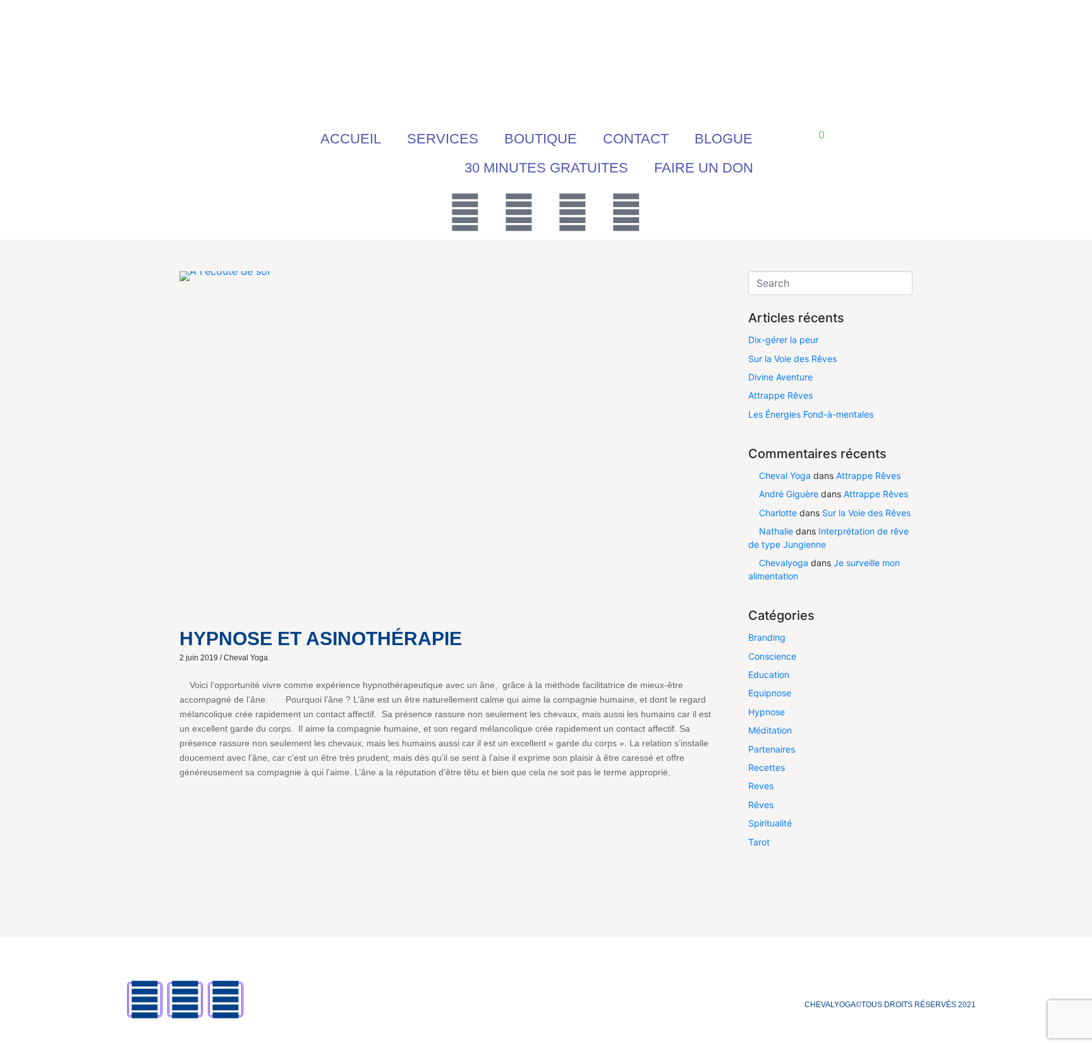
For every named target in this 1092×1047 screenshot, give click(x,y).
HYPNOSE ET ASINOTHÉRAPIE (320, 638)
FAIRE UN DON (703, 168)
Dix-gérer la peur (783, 339)
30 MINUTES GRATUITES (546, 168)
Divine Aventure (780, 377)
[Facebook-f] (144, 999)
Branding (767, 637)
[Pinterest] (626, 212)
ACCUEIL (350, 139)
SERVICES (442, 139)
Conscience (772, 656)
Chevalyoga (783, 562)
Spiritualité (770, 823)
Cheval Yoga (246, 657)
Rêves (761, 804)
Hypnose (766, 711)
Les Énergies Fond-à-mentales (810, 414)
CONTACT (636, 139)
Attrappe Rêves (780, 395)
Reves (761, 785)
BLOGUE (724, 139)
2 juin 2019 (198, 657)
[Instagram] (572, 212)
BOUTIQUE (540, 139)
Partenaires (771, 749)
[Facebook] (465, 212)
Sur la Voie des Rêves (792, 358)
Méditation (770, 730)
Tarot (759, 842)
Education (768, 674)
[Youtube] (519, 212)
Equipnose (769, 692)
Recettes (766, 767)
